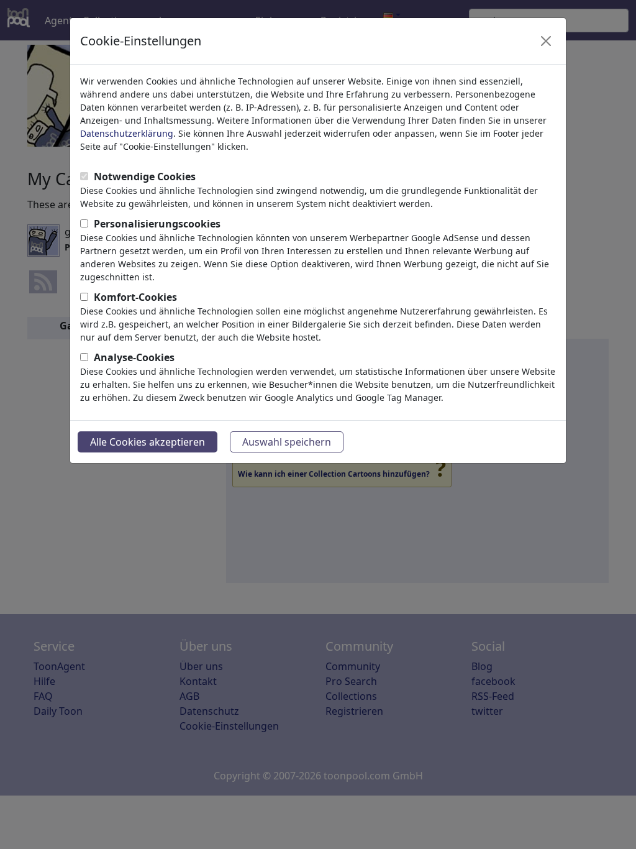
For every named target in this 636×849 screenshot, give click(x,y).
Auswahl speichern (286, 442)
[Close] (546, 41)
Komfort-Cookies (135, 297)
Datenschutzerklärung (126, 133)
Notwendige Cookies (145, 176)
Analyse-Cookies (134, 357)
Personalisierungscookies (157, 224)
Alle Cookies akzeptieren (147, 442)
